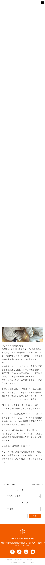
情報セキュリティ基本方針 (23, 560)
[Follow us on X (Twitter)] (26, 551)
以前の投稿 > (37, 485)
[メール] (32, 551)
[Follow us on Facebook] (12, 551)
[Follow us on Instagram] (19, 551)
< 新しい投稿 (9, 485)
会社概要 (9, 560)
